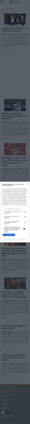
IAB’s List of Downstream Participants (16, 204)
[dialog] (15, 212)
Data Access (15, 239)
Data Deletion (7, 239)
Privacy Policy (23, 239)
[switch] (25, 212)
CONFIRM (9, 234)
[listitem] (15, 209)
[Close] (27, 184)
